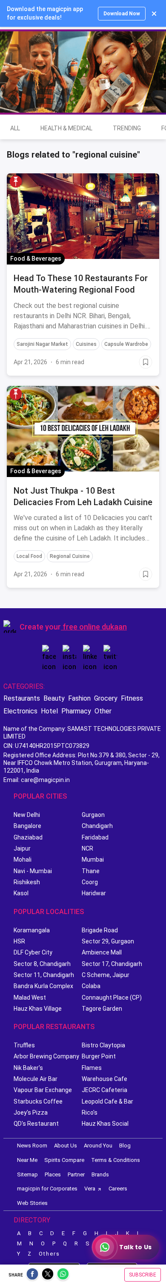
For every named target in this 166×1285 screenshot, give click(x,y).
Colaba (91, 986)
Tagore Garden (102, 1008)
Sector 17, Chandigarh (112, 963)
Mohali (22, 859)
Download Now (121, 14)
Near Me (27, 1160)
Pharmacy (76, 711)
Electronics (20, 711)
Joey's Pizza (31, 1112)
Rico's (89, 1112)
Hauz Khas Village (38, 1008)
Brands (100, 1174)
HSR (19, 941)
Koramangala (32, 930)
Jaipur (22, 848)
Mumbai (93, 859)
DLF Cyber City (33, 952)
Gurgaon (93, 814)
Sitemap (27, 1174)
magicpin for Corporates (47, 1188)
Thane (91, 871)
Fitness (132, 698)
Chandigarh (97, 825)
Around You (98, 1145)
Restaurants (21, 698)
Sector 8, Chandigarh (42, 963)
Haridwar (94, 893)
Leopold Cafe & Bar (107, 1101)
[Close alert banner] (154, 14)
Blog (125, 1145)
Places (53, 1174)
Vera (89, 1188)
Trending (127, 128)
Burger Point (99, 1056)
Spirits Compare (64, 1160)
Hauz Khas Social (105, 1123)
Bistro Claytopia (103, 1045)
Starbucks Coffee (38, 1101)
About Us (65, 1145)
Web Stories (32, 1203)
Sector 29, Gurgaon (108, 941)
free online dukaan (95, 626)
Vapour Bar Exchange (43, 1090)
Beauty (54, 698)
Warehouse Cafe (104, 1078)
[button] (15, 181)
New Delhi (27, 814)
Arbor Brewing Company (46, 1056)
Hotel (49, 711)
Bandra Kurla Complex (43, 986)
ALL (15, 128)
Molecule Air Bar (35, 1078)
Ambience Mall (102, 952)
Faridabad (95, 837)
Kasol (21, 893)
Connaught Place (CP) (112, 997)
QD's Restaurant (36, 1123)
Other (103, 711)
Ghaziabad (28, 837)
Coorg (90, 882)
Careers (118, 1188)
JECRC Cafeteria (104, 1090)
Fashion (79, 698)
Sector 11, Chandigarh (44, 975)
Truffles (24, 1045)
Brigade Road (100, 930)
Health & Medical (66, 128)
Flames (92, 1067)
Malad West (30, 997)
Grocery (105, 698)
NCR (87, 848)
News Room (32, 1145)
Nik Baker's (28, 1067)
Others (49, 1254)
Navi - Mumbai (33, 871)
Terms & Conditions (115, 1160)
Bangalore (27, 825)
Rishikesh (27, 882)
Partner (76, 1174)
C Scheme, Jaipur (105, 975)
